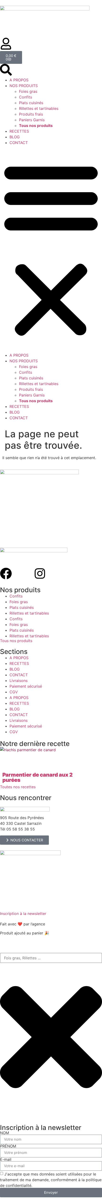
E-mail (5, 1159)
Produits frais (31, 114)
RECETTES (19, 131)
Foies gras (28, 91)
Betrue (52, 924)
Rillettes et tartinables (38, 108)
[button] (51, 248)
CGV (13, 692)
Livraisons (18, 680)
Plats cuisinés (31, 102)
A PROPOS (18, 80)
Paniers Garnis (32, 119)
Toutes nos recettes (18, 786)
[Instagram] (40, 573)
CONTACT (18, 142)
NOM (4, 1133)
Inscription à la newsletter (23, 913)
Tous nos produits (16, 640)
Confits (25, 97)
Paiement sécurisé (25, 686)
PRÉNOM (8, 1146)
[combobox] (51, 958)
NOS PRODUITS (23, 85)
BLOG (14, 137)
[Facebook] (6, 573)
